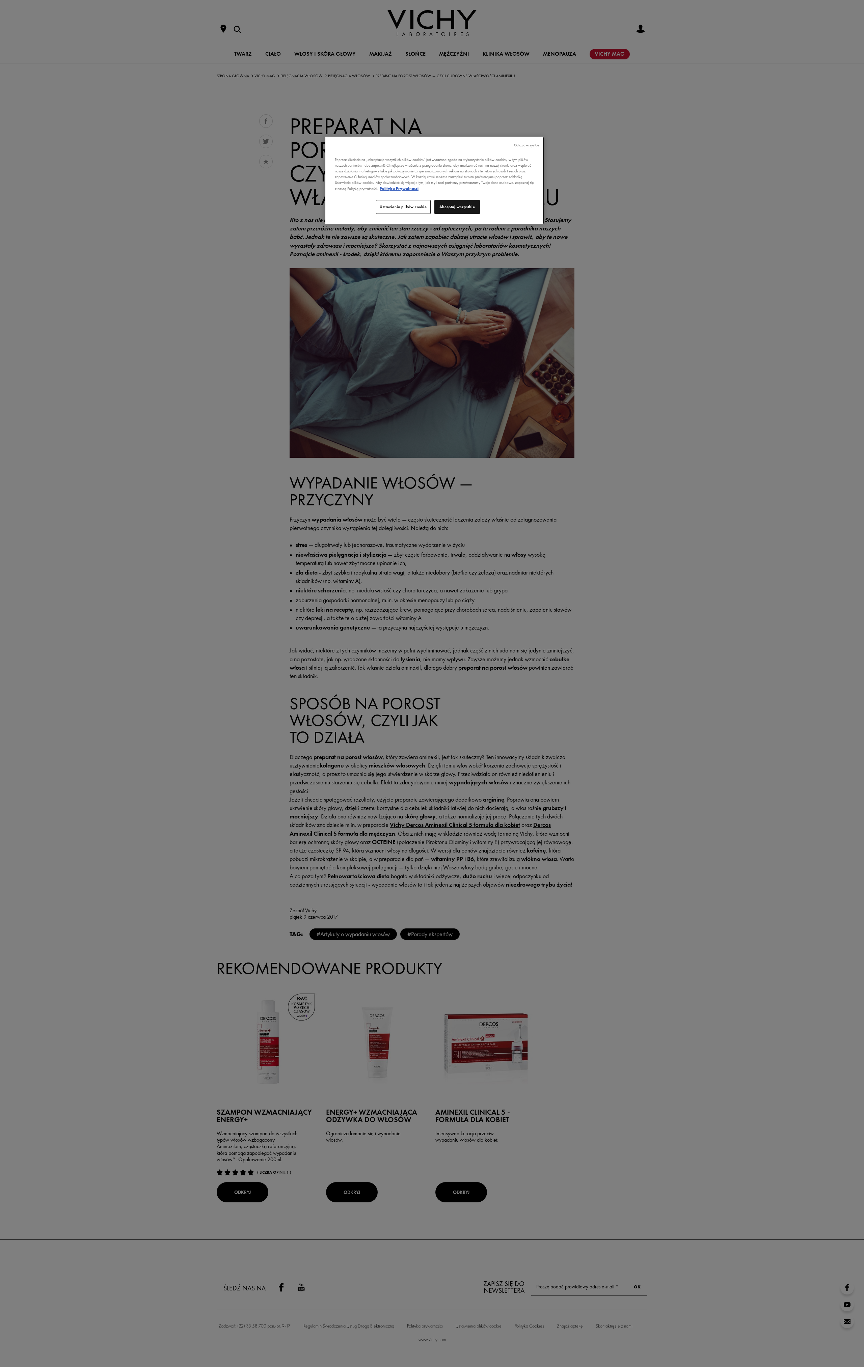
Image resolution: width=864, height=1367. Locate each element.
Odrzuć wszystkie (526, 145)
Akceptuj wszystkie (457, 206)
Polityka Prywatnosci (399, 188)
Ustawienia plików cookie (403, 206)
